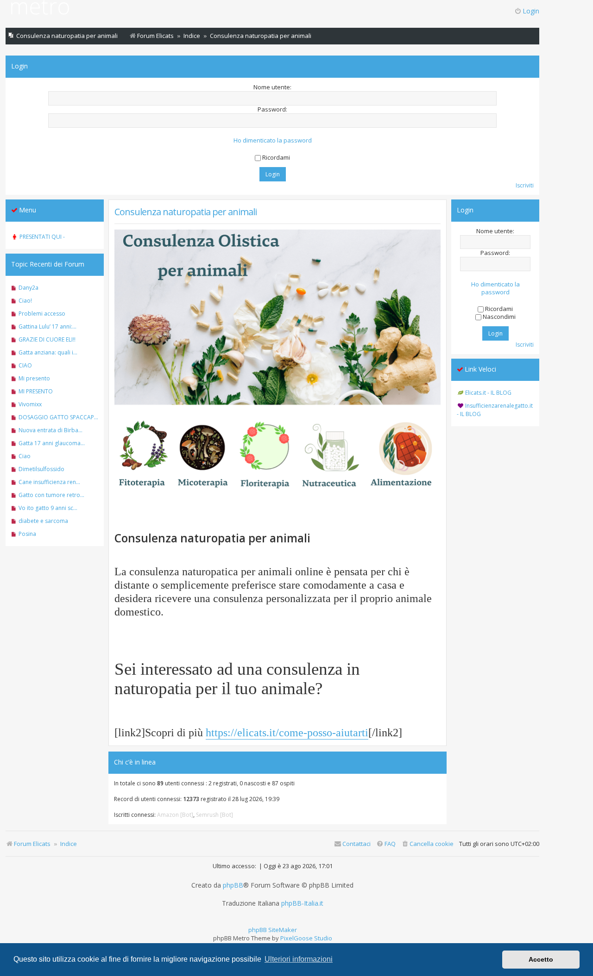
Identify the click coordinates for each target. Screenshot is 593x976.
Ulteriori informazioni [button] (299, 959)
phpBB (233, 885)
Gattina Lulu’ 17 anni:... (47, 326)
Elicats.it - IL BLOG (488, 393)
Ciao (25, 456)
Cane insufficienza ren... (49, 482)
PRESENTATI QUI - (42, 237)
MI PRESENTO (36, 391)
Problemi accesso (42, 313)
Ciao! (25, 301)
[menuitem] (427, 844)
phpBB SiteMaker (272, 930)
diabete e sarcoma (43, 521)
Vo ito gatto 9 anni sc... (48, 508)
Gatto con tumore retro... (51, 495)
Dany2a (28, 288)
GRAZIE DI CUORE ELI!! (47, 339)
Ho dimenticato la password (272, 140)
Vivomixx (30, 404)
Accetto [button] (541, 959)
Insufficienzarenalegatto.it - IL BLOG (495, 410)
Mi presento (34, 378)
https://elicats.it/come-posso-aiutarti (287, 732)
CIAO (25, 365)
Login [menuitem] (531, 10)
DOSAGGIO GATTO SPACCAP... (58, 417)
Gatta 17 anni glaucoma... (52, 443)
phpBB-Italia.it (302, 903)
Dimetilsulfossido (41, 469)
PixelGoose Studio (306, 938)
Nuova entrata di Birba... (50, 430)
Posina (27, 534)
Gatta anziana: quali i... (48, 352)
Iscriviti (525, 185)
